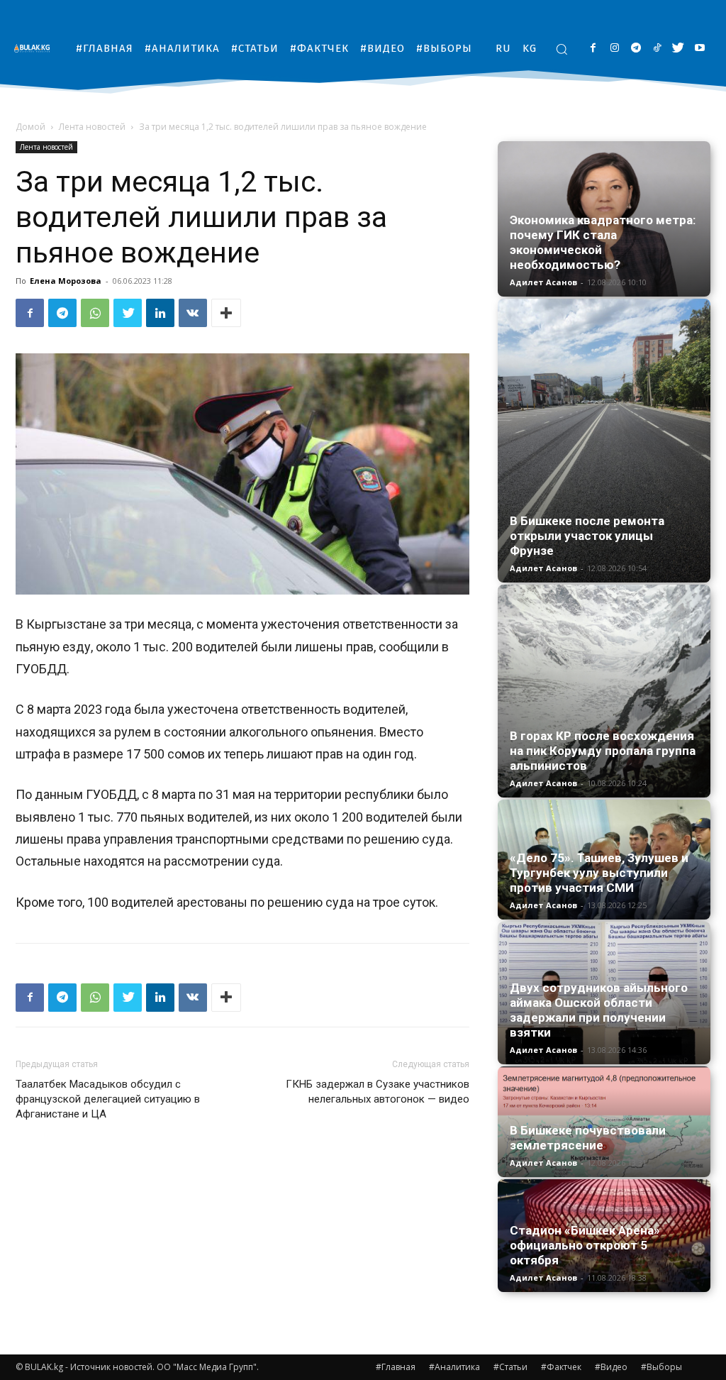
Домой (30, 127)
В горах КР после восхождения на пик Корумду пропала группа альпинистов (603, 751)
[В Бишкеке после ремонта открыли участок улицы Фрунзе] (604, 441)
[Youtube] (699, 48)
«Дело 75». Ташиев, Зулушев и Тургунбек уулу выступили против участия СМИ (599, 873)
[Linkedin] (160, 313)
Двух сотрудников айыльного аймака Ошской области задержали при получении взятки (599, 1010)
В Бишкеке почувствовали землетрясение (588, 1137)
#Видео (611, 1367)
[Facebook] (593, 48)
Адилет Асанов (543, 282)
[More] (226, 313)
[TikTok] (656, 48)
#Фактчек (561, 1367)
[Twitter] (678, 48)
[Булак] (35, 48)
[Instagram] (614, 48)
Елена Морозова (65, 280)
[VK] (193, 313)
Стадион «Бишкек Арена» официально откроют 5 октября (585, 1245)
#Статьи (510, 1367)
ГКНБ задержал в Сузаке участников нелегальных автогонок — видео (377, 1091)
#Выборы (661, 1367)
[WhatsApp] (95, 313)
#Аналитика (454, 1367)
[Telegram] (635, 48)
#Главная (395, 1367)
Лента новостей (92, 127)
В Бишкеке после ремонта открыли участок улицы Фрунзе (587, 536)
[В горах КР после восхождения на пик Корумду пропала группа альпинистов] (604, 691)
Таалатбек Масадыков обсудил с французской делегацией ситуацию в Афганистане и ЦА (108, 1099)
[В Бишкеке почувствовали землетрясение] (604, 1122)
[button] (561, 49)
